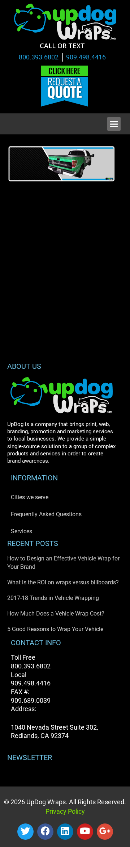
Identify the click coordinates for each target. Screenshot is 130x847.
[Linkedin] (65, 831)
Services (21, 531)
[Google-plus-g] (105, 831)
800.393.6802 (38, 57)
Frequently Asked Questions (46, 514)
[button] (114, 124)
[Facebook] (45, 831)
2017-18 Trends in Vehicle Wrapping (53, 597)
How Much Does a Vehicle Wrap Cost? (55, 613)
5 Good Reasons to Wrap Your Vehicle (55, 629)
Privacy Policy (65, 811)
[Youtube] (85, 831)
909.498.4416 (86, 57)
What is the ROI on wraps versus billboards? (63, 582)
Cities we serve (29, 497)
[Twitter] (25, 831)
